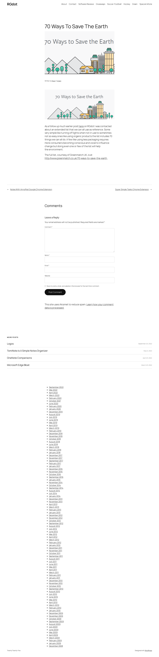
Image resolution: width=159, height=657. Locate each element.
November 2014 (56, 482)
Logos (10, 343)
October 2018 (55, 439)
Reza (53, 81)
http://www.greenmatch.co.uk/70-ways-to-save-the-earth (76, 158)
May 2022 (53, 390)
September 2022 (56, 387)
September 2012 (56, 523)
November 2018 (56, 436)
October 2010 (55, 586)
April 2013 (53, 504)
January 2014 (55, 496)
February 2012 (55, 542)
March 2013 (54, 507)
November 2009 (56, 616)
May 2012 (53, 534)
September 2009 (56, 621)
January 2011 (54, 578)
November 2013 (56, 501)
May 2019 (53, 422)
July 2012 (53, 529)
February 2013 (55, 509)
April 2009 (53, 635)
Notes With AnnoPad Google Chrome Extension (31, 189)
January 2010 (55, 610)
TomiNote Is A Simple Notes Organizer (27, 350)
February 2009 (55, 640)
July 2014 (53, 493)
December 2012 (56, 515)
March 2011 (54, 572)
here (81, 126)
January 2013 (54, 512)
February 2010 (55, 607)
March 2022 (54, 395)
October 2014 (55, 485)
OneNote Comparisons (19, 358)
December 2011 (55, 548)
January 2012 (54, 545)
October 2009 (55, 618)
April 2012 (53, 537)
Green (59, 81)
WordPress (148, 650)
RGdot (12, 4)
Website (47, 276)
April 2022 (53, 392)
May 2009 (53, 632)
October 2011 (54, 553)
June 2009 (53, 629)
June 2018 (53, 444)
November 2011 (55, 550)
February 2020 (55, 406)
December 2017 (55, 455)
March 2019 (54, 428)
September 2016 (56, 477)
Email (47, 265)
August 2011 (54, 559)
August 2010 (54, 591)
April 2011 (53, 569)
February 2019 (55, 430)
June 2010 (53, 597)
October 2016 (55, 474)
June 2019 (53, 420)
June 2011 (53, 564)
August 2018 (54, 441)
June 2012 (53, 531)
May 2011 (53, 567)
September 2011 (56, 556)
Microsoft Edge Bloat (18, 365)
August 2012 (54, 526)
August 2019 (54, 414)
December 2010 (56, 580)
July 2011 (53, 561)
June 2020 (53, 403)
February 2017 (55, 463)
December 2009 (56, 613)
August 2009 (54, 624)
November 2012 (56, 518)
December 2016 (56, 469)
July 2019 (53, 417)
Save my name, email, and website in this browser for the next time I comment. (73, 286)
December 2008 (56, 646)
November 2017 (55, 458)
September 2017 (56, 460)
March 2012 (54, 539)
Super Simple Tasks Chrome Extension (132, 189)
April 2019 (53, 425)
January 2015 (54, 479)
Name (47, 255)
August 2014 (54, 490)
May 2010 (53, 599)
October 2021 (55, 400)
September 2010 (56, 588)
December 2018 (56, 433)
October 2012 (55, 520)
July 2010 (53, 594)
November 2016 (56, 471)
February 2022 (55, 398)
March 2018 (54, 447)
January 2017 (54, 466)
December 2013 (56, 499)
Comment (48, 227)
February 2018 (55, 449)
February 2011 (55, 575)
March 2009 (54, 637)
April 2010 (53, 602)
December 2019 (56, 411)
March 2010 (54, 605)
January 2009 (55, 643)
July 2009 (53, 627)
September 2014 (56, 488)
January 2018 (54, 452)
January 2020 (55, 409)
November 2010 (56, 583)
